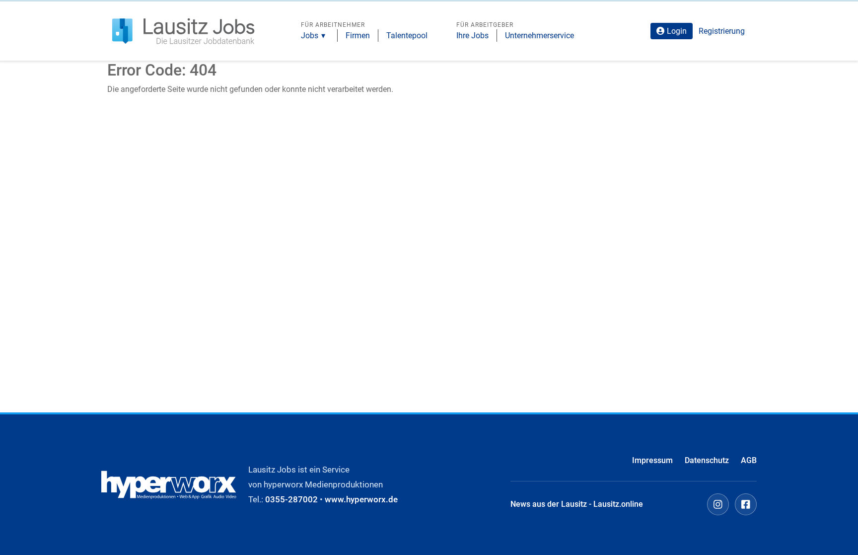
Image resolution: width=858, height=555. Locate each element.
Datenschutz (707, 460)
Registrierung (722, 31)
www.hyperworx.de (361, 499)
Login (677, 31)
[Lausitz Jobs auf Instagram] (718, 504)
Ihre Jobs (472, 35)
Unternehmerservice (539, 35)
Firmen (358, 35)
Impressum (652, 460)
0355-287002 (291, 499)
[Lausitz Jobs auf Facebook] (746, 504)
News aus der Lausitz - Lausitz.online (576, 504)
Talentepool (407, 35)
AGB (749, 460)
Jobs (309, 35)
